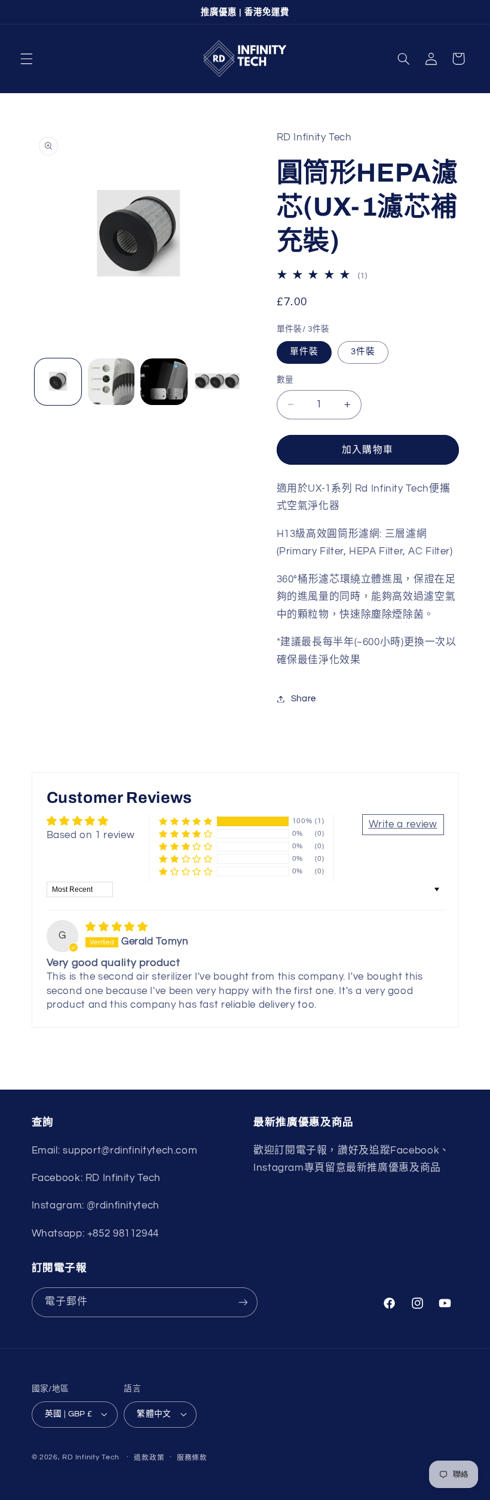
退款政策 (149, 1458)
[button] (26, 58)
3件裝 (363, 351)
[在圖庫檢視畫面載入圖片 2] (111, 381)
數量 (285, 380)
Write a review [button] (403, 824)
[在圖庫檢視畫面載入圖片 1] (58, 381)
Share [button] (303, 698)
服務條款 (192, 1458)
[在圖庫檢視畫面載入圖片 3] (163, 381)
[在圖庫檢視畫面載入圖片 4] (217, 381)
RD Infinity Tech (91, 1457)
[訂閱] (242, 1302)
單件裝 (304, 351)
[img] (116, 927)
